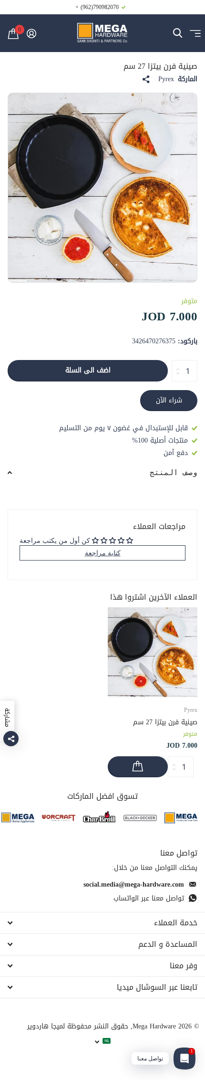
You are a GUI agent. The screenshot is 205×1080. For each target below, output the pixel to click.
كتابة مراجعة (103, 553)
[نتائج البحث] (177, 33)
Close (102, 922)
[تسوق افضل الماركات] (180, 817)
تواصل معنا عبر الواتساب (148, 898)
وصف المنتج (173, 472)
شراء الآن (169, 400)
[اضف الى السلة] (138, 767)
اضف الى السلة (88, 370)
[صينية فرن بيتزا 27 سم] (152, 652)
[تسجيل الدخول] (31, 33)
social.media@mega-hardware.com (133, 884)
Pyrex (166, 79)
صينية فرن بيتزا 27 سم (165, 722)
